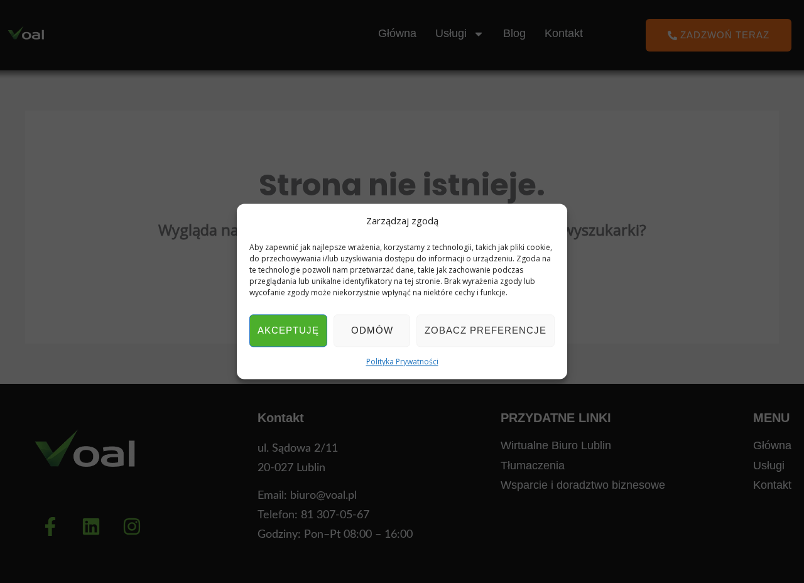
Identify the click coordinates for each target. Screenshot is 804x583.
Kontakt (564, 33)
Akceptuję (288, 330)
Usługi (769, 465)
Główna (397, 33)
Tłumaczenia (533, 465)
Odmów (372, 330)
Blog (514, 33)
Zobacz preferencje (485, 330)
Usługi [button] (451, 33)
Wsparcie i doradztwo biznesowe (583, 485)
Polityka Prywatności (402, 361)
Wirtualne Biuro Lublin (556, 445)
